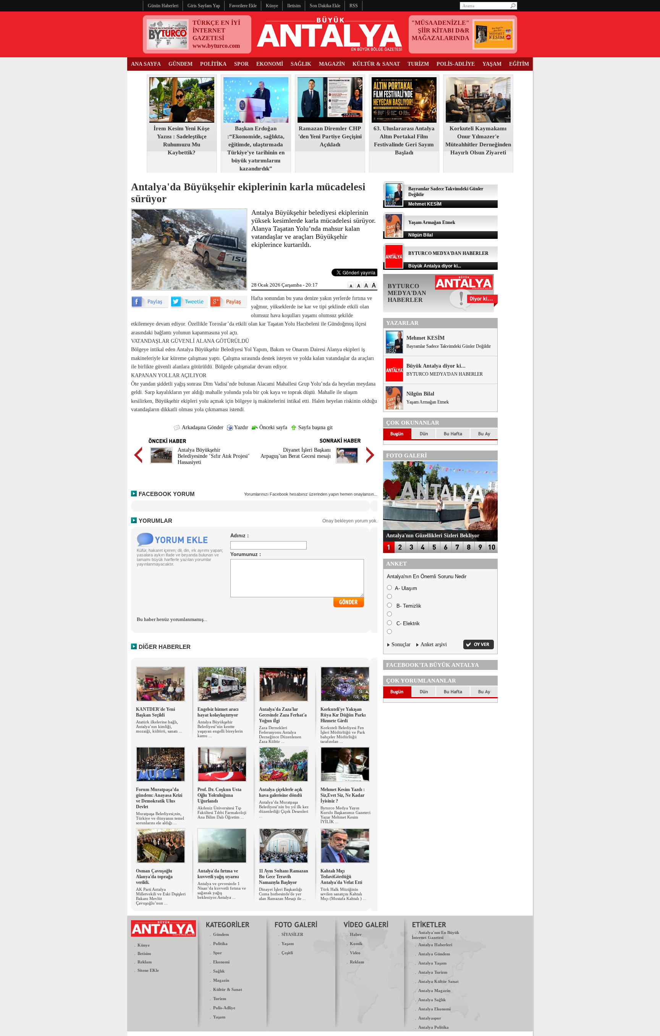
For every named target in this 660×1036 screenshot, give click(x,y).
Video (355, 952)
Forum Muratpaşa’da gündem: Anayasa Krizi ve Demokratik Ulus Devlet (159, 798)
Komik (356, 943)
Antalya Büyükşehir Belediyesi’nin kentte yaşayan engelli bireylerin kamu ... (220, 729)
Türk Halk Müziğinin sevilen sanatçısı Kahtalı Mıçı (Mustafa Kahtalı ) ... (343, 894)
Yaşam (219, 1017)
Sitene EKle (148, 970)
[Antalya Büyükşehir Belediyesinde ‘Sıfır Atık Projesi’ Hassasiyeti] (161, 464)
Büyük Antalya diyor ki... (436, 366)
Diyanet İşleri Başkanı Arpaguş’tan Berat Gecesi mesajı (295, 453)
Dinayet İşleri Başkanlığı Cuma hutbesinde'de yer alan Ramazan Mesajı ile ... (282, 894)
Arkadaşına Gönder (202, 427)
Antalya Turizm (432, 972)
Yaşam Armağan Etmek (431, 222)
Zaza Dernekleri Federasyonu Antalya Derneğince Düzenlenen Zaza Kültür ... (280, 734)
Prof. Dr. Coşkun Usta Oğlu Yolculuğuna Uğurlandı (219, 795)
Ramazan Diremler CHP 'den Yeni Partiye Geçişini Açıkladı (330, 136)
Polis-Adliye (224, 1007)
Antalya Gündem (434, 954)
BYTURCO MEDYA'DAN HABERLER (448, 253)
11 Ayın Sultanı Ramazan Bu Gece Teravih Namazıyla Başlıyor (283, 876)
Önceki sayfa (272, 427)
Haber (356, 934)
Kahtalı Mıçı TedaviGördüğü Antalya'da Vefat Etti (341, 876)
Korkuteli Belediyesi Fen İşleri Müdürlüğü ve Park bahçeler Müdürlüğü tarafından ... (342, 734)
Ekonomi (221, 962)
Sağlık (219, 971)
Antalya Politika (433, 1027)
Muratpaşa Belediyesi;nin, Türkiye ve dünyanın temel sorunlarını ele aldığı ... (160, 818)
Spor (217, 952)
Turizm (219, 998)
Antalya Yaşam (432, 963)
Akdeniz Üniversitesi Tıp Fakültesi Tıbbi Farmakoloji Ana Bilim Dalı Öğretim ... (221, 812)
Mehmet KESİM (425, 338)
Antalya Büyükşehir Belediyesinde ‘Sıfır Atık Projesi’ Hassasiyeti (213, 456)
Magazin (221, 980)
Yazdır (240, 427)
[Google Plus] (228, 306)
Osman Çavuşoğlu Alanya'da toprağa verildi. (154, 876)
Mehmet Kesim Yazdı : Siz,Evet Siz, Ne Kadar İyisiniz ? (342, 795)
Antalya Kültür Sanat (438, 981)
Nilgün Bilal (420, 394)
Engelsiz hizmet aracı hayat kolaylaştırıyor (217, 712)
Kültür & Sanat (227, 989)
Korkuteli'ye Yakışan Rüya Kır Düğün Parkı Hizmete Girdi (343, 715)
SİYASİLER (292, 934)
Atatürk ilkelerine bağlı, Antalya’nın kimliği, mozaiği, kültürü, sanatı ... (159, 726)
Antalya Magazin (434, 990)
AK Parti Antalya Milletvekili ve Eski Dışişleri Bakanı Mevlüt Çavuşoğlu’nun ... (161, 896)
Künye (144, 945)
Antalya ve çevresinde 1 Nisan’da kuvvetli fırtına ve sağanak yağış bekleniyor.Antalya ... (221, 890)
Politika (220, 943)
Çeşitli (287, 952)
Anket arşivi (434, 644)
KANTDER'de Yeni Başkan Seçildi (155, 712)
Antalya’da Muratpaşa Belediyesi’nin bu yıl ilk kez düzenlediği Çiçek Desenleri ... (284, 809)
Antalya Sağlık (432, 999)
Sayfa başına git (315, 427)
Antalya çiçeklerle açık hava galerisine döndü (280, 792)
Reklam (145, 962)
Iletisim (144, 953)
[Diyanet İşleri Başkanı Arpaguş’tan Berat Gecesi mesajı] (347, 464)
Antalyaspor (429, 1018)
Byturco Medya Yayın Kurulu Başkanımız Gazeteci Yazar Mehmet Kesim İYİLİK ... (345, 815)
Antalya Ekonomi (434, 1009)
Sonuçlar (401, 644)
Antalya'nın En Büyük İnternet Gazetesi (435, 935)
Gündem (221, 934)
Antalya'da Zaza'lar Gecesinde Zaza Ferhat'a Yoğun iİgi (283, 715)
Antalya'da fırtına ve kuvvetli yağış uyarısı (218, 873)
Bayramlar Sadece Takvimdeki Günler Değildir (448, 346)
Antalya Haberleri (435, 944)
